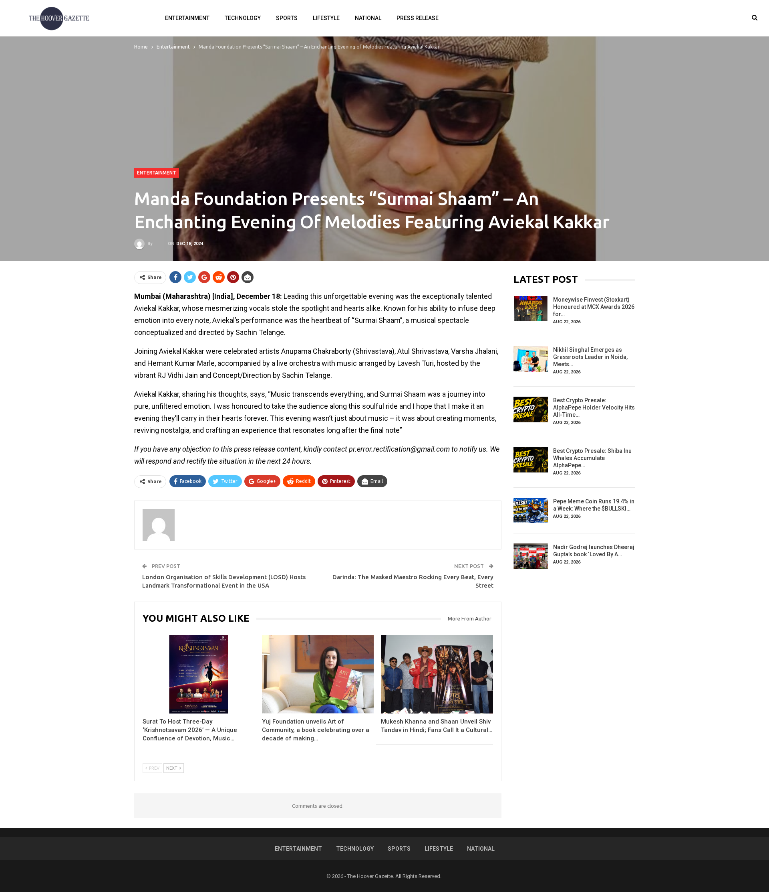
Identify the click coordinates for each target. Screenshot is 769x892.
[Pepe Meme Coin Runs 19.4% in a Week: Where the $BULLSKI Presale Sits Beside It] (530, 510)
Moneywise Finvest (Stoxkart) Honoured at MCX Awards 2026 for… (593, 306)
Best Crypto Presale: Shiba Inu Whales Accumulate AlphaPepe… (592, 458)
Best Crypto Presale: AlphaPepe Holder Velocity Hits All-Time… (594, 407)
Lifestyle (326, 18)
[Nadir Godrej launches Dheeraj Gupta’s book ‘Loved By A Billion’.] (530, 556)
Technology (243, 18)
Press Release (418, 18)
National (368, 18)
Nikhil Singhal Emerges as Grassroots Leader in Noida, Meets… (590, 357)
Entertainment (187, 18)
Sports (287, 18)
